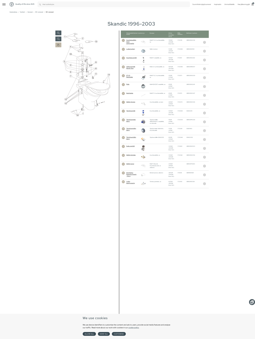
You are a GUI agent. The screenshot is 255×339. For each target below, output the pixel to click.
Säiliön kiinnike (131, 155)
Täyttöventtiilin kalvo (131, 129)
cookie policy (133, 327)
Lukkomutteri (130, 49)
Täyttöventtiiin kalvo (131, 120)
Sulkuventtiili (130, 146)
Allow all (89, 334)
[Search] (40, 4)
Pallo (127, 84)
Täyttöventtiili (130, 111)
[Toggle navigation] (4, 4)
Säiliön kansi (130, 164)
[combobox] (116, 4)
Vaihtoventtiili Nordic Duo (130, 67)
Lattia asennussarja (130, 182)
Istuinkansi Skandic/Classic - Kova (131, 174)
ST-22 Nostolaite (129, 76)
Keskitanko (129, 93)
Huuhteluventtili (131, 58)
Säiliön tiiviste (130, 102)
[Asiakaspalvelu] (252, 302)
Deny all (104, 334)
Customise (119, 334)
